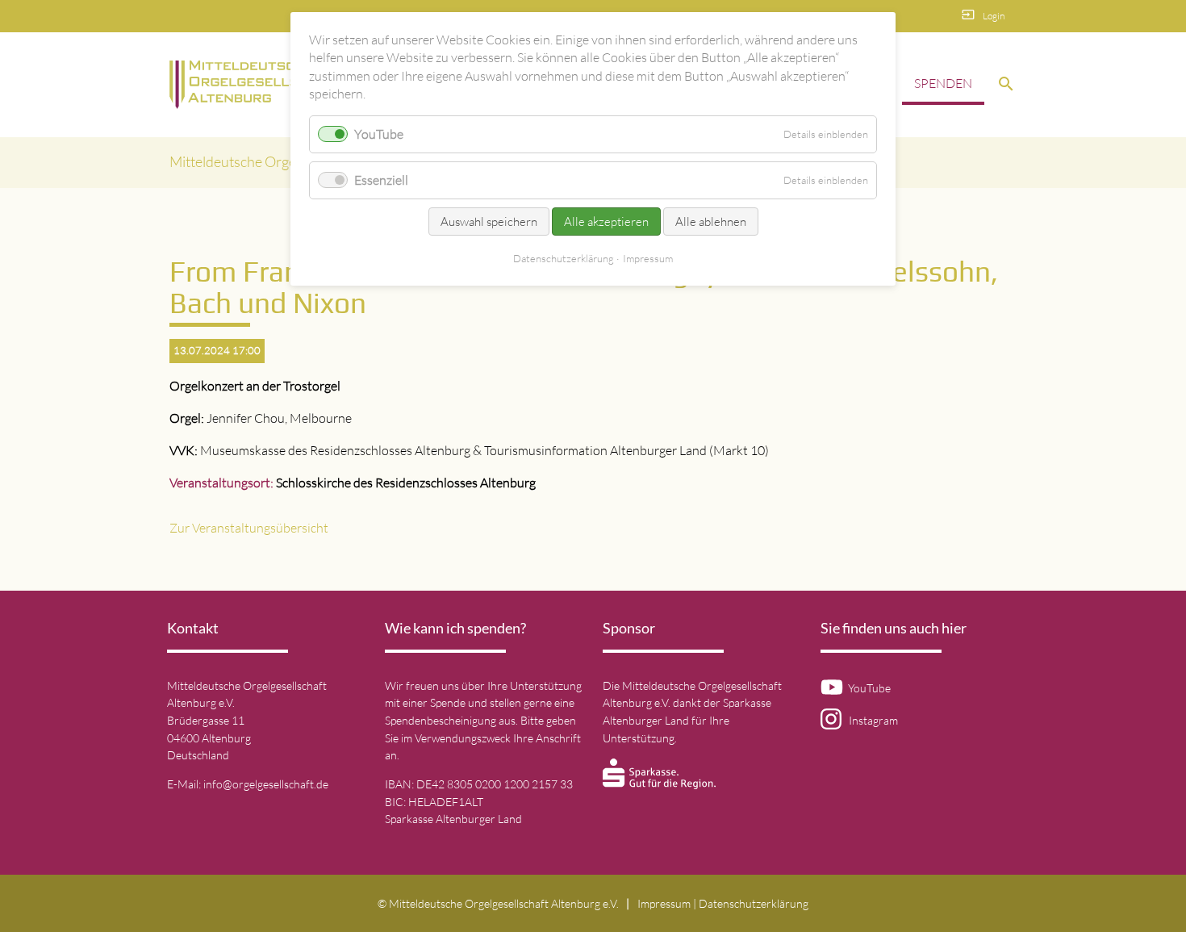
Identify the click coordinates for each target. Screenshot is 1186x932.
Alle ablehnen (710, 221)
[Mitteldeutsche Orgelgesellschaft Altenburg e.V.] (257, 84)
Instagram (869, 720)
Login (993, 16)
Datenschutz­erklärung (753, 903)
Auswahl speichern (489, 221)
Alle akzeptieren (606, 221)
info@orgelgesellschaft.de (265, 784)
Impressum (664, 903)
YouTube (867, 688)
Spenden (943, 83)
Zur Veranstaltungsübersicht (248, 528)
